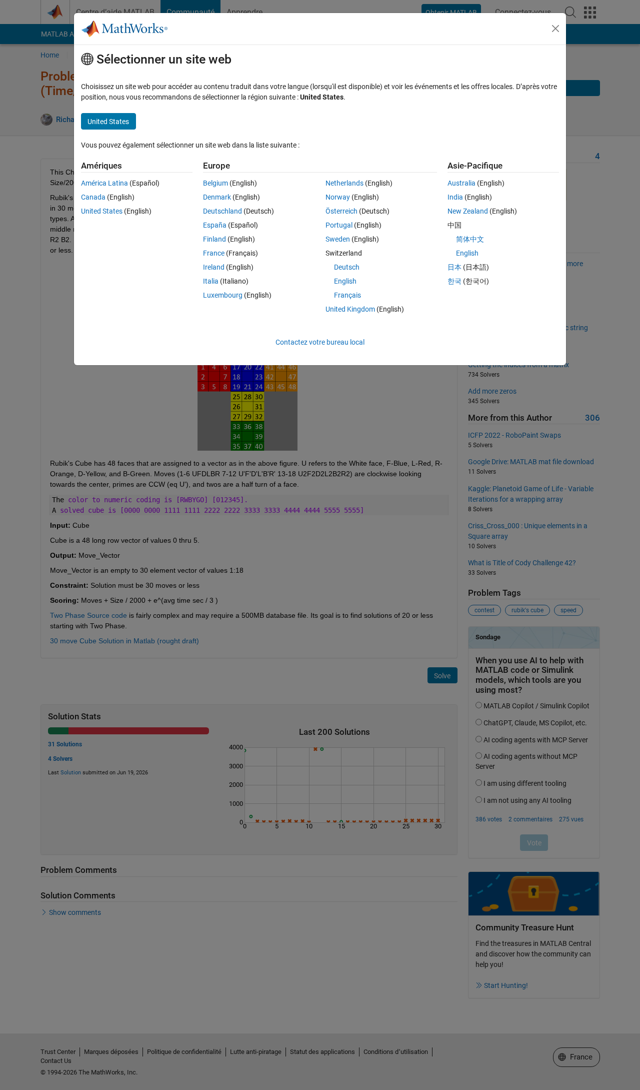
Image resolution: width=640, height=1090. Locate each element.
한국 (455, 281)
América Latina (104, 183)
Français (347, 295)
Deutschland (222, 211)
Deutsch (347, 267)
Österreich (342, 211)
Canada (93, 197)
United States (101, 211)
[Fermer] (555, 29)
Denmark (217, 197)
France (213, 253)
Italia (210, 281)
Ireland (213, 267)
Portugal (339, 225)
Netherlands (345, 183)
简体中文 (470, 239)
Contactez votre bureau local (320, 342)
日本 (455, 267)
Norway (338, 197)
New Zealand (468, 211)
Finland (214, 239)
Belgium (215, 183)
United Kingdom (350, 309)
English (345, 281)
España (214, 225)
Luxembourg (222, 295)
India (455, 197)
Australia (462, 183)
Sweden (338, 239)
